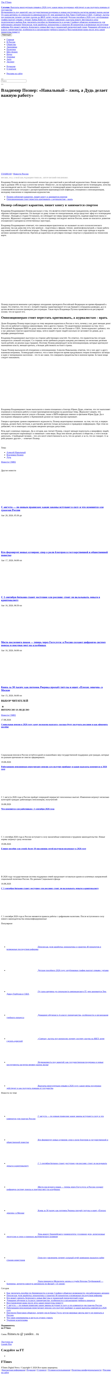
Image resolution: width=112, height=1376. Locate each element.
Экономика (12, 47)
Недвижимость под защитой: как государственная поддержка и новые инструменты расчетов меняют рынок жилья (55, 12)
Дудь (9, 457)
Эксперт (10, 62)
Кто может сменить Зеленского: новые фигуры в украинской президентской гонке (48, 27)
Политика (11, 49)
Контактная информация (13, 1370)
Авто (9, 59)
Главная (10, 39)
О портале (11, 69)
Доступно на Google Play (7, 1343)
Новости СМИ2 (8, 462)
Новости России (21, 174)
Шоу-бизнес (12, 52)
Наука (9, 54)
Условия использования (59, 1370)
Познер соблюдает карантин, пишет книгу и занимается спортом (37, 197)
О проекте (41, 1370)
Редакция (11, 66)
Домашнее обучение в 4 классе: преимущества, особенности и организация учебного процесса (55, 28)
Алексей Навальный (16, 452)
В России (11, 42)
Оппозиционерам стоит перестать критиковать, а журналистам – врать (40, 199)
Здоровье (11, 57)
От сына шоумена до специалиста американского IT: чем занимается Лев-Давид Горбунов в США (46, 15)
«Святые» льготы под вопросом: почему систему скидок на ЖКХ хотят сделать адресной (55, 16)
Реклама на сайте (15, 73)
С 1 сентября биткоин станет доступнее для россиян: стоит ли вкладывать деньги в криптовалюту (50, 888)
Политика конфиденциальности (86, 1370)
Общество (11, 44)
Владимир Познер (15, 455)
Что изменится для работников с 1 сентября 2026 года (27, 809)
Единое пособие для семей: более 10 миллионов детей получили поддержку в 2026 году (43, 848)
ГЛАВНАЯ (6, 174)
